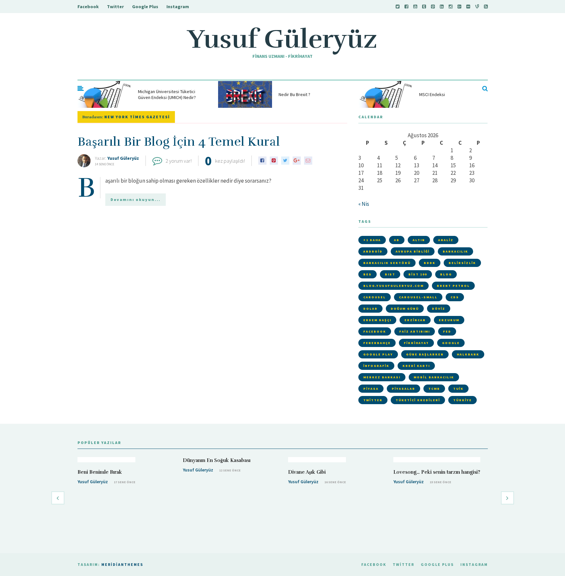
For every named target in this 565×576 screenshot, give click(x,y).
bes (367, 274)
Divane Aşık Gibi (307, 472)
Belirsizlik (462, 263)
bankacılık (455, 251)
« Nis (363, 203)
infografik (376, 366)
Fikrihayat (416, 343)
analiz (446, 240)
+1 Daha (372, 240)
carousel (374, 297)
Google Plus (145, 6)
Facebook (88, 6)
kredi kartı (416, 366)
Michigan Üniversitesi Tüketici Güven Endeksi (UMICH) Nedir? (167, 94)
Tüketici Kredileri (418, 400)
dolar (370, 308)
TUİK (458, 389)
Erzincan (415, 320)
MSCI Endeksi (432, 94)
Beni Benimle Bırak (99, 472)
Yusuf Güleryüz (282, 39)
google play (378, 354)
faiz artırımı (414, 331)
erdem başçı (377, 320)
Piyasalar (403, 389)
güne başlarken (425, 354)
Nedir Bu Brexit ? (294, 94)
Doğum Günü (405, 308)
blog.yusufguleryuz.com (393, 286)
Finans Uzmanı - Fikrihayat (282, 56)
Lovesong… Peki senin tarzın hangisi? (436, 472)
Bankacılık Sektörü (387, 263)
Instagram (177, 6)
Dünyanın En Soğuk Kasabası (216, 460)
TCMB (434, 389)
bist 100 (417, 274)
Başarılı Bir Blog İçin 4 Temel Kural (178, 141)
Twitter (115, 6)
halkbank (468, 354)
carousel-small (418, 297)
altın (419, 240)
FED (447, 331)
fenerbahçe (377, 343)
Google (451, 343)
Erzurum (449, 320)
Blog (446, 274)
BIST (390, 274)
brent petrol (453, 286)
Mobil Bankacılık (434, 377)
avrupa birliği (413, 251)
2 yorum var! (178, 160)
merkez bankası (382, 377)
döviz (438, 308)
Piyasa (371, 389)
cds (455, 297)
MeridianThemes (122, 564)
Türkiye (462, 400)
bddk (430, 263)
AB (397, 240)
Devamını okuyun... (136, 199)
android (373, 251)
